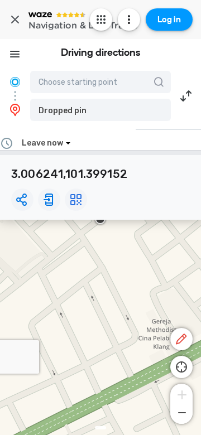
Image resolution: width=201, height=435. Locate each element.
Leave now (42, 143)
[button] (100, 110)
